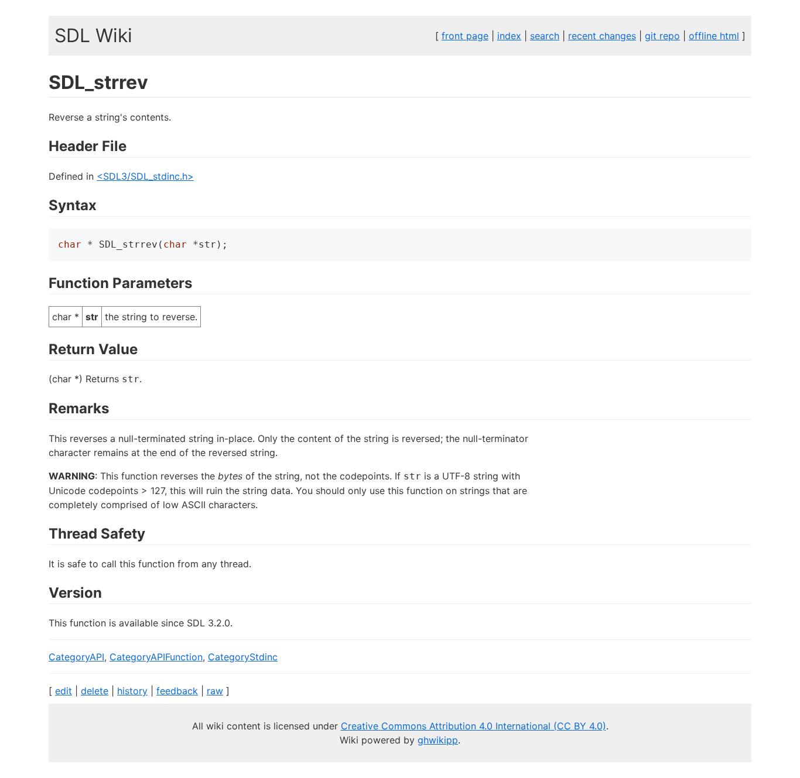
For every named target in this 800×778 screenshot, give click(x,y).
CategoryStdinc (243, 657)
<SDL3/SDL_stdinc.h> (145, 176)
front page (465, 36)
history (132, 691)
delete (94, 691)
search (544, 36)
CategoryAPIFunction (156, 657)
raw (215, 691)
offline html (714, 36)
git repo (662, 36)
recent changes (602, 36)
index (509, 36)
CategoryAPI (76, 657)
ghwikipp (438, 740)
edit (63, 691)
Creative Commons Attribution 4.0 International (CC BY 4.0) (473, 726)
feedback (177, 691)
